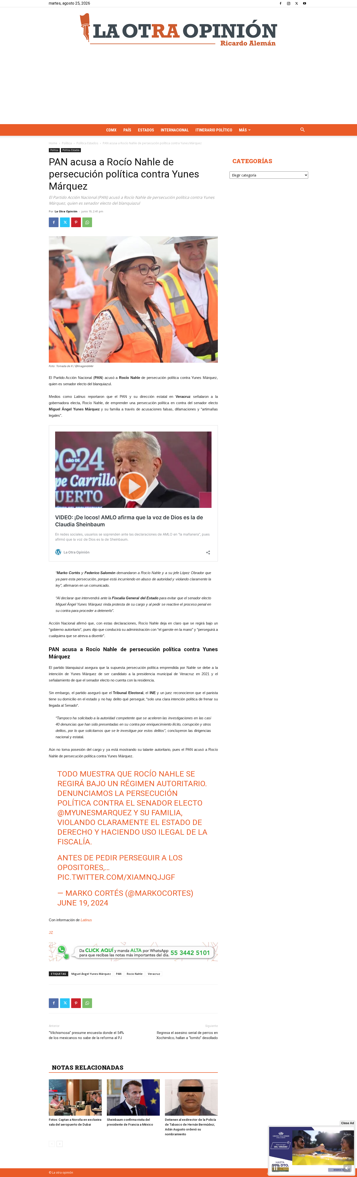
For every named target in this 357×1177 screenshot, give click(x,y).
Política (67, 143)
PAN (118, 974)
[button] (302, 130)
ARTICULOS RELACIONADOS (95, 1057)
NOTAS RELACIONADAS (87, 1067)
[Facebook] (280, 3)
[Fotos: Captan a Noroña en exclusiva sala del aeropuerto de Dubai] (75, 1097)
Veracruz (154, 974)
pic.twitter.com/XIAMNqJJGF (116, 877)
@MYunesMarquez (94, 812)
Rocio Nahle (135, 974)
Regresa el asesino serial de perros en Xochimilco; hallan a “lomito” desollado (187, 1035)
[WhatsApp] (87, 222)
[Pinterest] (76, 222)
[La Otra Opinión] (178, 29)
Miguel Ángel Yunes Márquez (91, 974)
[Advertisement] (178, 88)
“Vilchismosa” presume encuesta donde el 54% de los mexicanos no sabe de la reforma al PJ (86, 1035)
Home (53, 143)
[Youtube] (304, 3)
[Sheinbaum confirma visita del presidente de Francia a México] (133, 1097)
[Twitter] (296, 3)
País (127, 130)
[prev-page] (52, 1144)
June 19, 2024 (82, 902)
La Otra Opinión (66, 211)
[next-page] (60, 1144)
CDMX (111, 130)
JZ (51, 932)
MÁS (243, 130)
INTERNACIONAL (175, 130)
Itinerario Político (214, 130)
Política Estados (87, 143)
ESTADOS (146, 130)
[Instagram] (288, 3)
